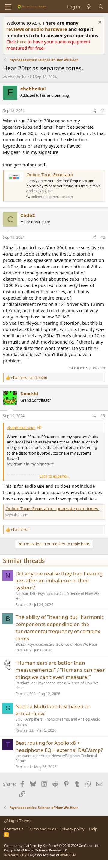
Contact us (13, 829)
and (29, 377)
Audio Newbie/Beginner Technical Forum (56, 758)
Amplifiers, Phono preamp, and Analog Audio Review (58, 722)
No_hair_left (25, 593)
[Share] (94, 110)
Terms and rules (42, 829)
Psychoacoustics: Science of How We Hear (57, 596)
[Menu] (8, 6)
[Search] (101, 7)
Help (93, 829)
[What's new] (89, 7)
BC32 (20, 644)
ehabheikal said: (21, 427)
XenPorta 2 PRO (16, 855)
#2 (102, 237)
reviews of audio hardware (37, 29)
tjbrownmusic (27, 755)
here (22, 42)
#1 (102, 110)
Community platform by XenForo (51, 845)
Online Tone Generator (50, 174)
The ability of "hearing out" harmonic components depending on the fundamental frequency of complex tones (60, 627)
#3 (102, 415)
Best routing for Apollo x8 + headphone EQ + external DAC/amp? (59, 746)
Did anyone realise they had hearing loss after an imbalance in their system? (59, 580)
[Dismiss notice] (99, 23)
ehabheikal (17, 76)
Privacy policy (72, 829)
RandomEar (25, 683)
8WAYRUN (68, 855)
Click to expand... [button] (54, 476)
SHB (19, 719)
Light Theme (20, 820)
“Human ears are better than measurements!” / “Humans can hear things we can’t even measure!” (60, 669)
